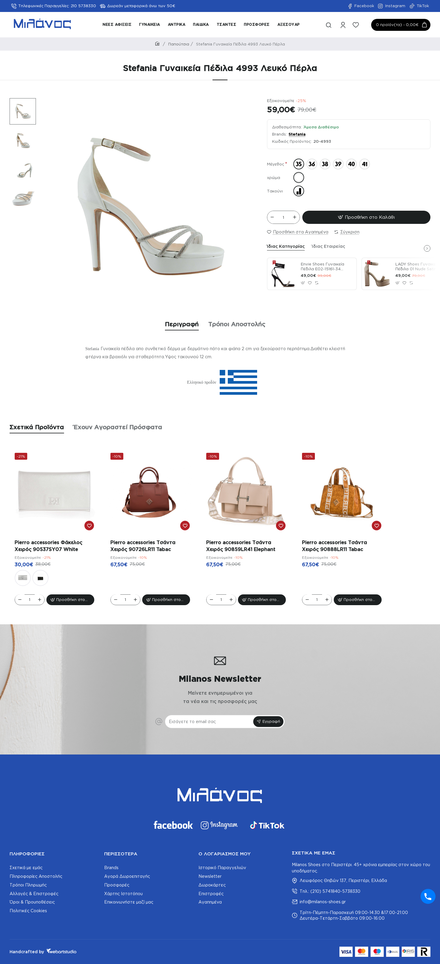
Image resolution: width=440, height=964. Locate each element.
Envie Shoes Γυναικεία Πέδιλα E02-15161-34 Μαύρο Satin (322, 267)
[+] (294, 217)
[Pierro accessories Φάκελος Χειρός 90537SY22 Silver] (23, 578)
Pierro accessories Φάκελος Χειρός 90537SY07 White (48, 546)
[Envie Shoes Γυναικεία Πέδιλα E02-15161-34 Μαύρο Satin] (283, 273)
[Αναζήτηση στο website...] (329, 25)
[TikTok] (267, 825)
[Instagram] (220, 825)
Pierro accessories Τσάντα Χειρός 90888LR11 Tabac (334, 546)
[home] (158, 44)
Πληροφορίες (27, 853)
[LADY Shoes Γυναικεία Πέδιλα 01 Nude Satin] (377, 273)
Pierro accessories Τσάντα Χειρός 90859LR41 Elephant (240, 546)
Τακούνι (275, 191)
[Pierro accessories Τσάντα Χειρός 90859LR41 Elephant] (246, 492)
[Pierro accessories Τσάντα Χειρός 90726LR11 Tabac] (150, 492)
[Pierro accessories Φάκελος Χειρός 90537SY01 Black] (40, 578)
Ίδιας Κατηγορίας (286, 246)
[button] (20, 102)
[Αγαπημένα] (356, 25)
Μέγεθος (275, 164)
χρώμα (273, 177)
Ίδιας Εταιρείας (328, 246)
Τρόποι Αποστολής (236, 324)
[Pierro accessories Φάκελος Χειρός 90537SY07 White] (54, 492)
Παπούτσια (178, 44)
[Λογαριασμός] (343, 25)
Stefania (297, 134)
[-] (272, 217)
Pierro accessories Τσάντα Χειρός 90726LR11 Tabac (142, 546)
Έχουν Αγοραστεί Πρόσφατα (118, 426)
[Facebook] (172, 825)
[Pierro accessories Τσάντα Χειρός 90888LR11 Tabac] (342, 492)
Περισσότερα (120, 853)
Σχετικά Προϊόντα (37, 426)
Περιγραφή (182, 324)
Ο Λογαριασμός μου (224, 853)
